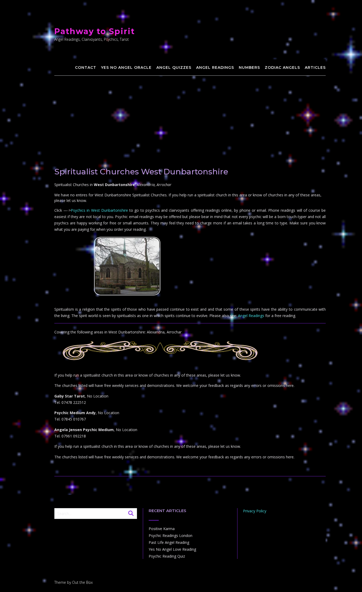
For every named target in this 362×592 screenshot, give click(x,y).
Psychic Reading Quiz (167, 556)
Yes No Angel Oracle (126, 67)
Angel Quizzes (173, 67)
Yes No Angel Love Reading (172, 549)
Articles (315, 67)
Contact (85, 67)
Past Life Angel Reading (169, 542)
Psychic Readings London (170, 535)
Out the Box (82, 582)
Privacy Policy (254, 510)
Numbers (249, 67)
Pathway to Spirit (94, 31)
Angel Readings (215, 67)
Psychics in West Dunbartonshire (99, 210)
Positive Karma (162, 528)
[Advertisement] (190, 115)
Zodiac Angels (282, 67)
